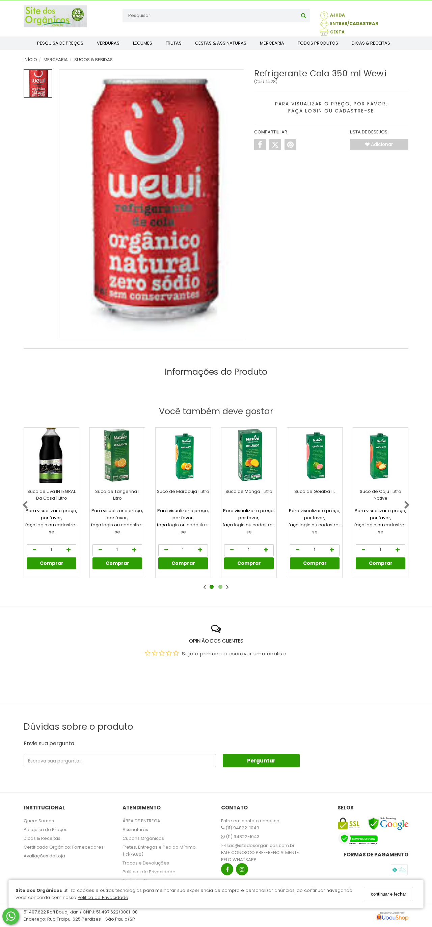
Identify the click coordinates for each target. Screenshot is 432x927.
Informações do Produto (216, 372)
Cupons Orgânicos (143, 838)
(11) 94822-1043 (241, 828)
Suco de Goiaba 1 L (314, 491)
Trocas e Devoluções (146, 863)
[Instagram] (242, 871)
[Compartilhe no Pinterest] (290, 144)
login (41, 525)
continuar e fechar (388, 894)
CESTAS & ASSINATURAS (220, 43)
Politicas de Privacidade (149, 872)
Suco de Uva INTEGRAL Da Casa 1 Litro (51, 494)
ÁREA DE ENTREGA (141, 821)
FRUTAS (174, 43)
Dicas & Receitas (42, 838)
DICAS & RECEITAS (371, 43)
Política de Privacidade (103, 898)
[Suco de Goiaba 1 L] (314, 455)
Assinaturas (135, 829)
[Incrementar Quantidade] (68, 550)
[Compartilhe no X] (275, 144)
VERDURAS (108, 43)
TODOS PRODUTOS (318, 43)
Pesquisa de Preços (46, 829)
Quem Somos (39, 821)
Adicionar (381, 144)
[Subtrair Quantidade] (34, 550)
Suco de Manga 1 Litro (248, 491)
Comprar (51, 563)
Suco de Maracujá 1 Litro (183, 491)
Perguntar (261, 760)
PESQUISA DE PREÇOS (60, 43)
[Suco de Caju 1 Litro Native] (380, 455)
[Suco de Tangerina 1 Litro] (117, 455)
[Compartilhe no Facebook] (260, 144)
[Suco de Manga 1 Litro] (248, 455)
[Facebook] (227, 871)
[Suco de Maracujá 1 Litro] (183, 455)
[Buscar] (303, 15)
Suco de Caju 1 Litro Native (380, 494)
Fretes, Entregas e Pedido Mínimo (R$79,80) (159, 850)
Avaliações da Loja (44, 856)
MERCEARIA (272, 43)
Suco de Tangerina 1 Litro (117, 494)
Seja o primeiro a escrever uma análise (234, 653)
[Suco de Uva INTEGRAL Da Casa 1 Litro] (51, 455)
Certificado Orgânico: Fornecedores (64, 847)
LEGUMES (142, 43)
